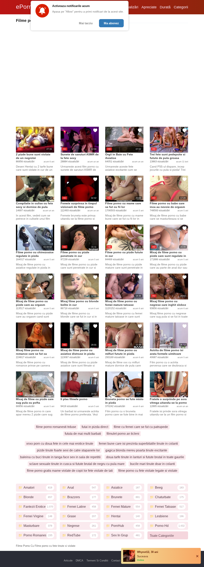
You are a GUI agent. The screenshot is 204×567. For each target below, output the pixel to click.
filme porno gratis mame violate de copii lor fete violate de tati (70, 470)
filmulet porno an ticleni (123, 433)
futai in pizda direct (95, 427)
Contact (115, 560)
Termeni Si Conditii (97, 560)
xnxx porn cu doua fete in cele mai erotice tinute (59, 443)
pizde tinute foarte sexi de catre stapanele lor (68, 450)
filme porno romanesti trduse (56, 427)
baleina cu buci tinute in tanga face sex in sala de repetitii (60, 457)
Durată (165, 7)
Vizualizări (130, 7)
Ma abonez (111, 23)
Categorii (181, 7)
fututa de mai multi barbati (83, 433)
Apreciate (149, 7)
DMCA (79, 560)
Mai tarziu (86, 23)
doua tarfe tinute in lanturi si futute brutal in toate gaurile (145, 457)
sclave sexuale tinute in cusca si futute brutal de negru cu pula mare (77, 464)
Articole (68, 560)
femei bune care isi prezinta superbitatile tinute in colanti (138, 443)
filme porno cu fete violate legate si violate (147, 470)
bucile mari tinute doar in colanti (152, 464)
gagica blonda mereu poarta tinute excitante (136, 450)
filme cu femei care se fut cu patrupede (141, 427)
